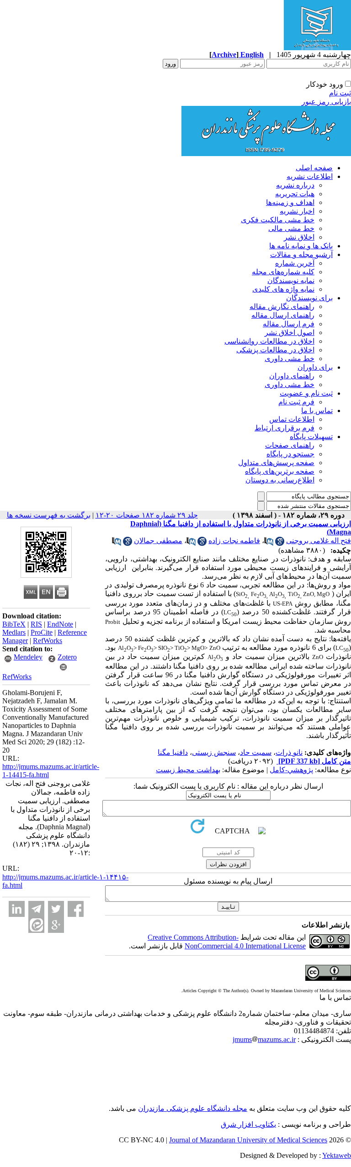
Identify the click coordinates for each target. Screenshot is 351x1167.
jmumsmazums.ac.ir (264, 1039)
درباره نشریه (295, 185)
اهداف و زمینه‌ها (290, 202)
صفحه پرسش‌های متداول (276, 462)
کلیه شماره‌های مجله (283, 272)
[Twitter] (56, 909)
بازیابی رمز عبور (326, 101)
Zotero (67, 657)
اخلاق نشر (299, 237)
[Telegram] (36, 909)
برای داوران (315, 367)
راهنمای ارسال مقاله (282, 315)
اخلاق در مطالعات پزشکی (275, 350)
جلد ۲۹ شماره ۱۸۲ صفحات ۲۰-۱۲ (147, 515)
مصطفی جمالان (158, 540)
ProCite (42, 632)
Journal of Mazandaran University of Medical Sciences (248, 1140)
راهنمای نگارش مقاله (282, 306)
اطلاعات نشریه (310, 176)
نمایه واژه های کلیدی (283, 289)
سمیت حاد (255, 752)
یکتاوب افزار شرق (248, 1124)
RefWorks (47, 640)
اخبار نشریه (297, 211)
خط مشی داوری (289, 358)
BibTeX (14, 624)
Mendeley (28, 657)
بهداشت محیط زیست (188, 770)
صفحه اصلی (314, 168)
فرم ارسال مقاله (288, 324)
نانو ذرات (289, 752)
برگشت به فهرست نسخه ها (48, 515)
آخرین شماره (294, 263)
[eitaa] (36, 925)
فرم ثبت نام (296, 402)
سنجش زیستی (214, 752)
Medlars (14, 632)
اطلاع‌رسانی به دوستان (279, 480)
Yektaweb (336, 1155)
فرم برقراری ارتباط (284, 428)
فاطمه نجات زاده (234, 540)
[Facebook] (76, 909)
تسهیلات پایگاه (311, 436)
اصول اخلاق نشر (289, 332)
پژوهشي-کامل (291, 770)
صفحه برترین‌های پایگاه (279, 471)
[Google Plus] (56, 925)
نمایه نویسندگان (290, 280)
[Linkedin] (17, 909)
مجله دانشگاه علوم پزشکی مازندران (192, 1108)
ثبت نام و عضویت (306, 393)
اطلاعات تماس (291, 419)
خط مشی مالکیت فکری (277, 220)
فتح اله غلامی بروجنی (318, 540)
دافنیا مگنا (173, 752)
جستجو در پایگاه (290, 454)
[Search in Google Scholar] (279, 543)
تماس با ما (317, 410)
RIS (36, 624)
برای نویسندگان (309, 298)
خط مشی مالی (291, 228)
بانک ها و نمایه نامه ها (301, 246)
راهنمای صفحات (289, 445)
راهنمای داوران (291, 376)
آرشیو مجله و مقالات (301, 254)
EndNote (60, 624)
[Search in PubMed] (268, 543)
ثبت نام (340, 93)
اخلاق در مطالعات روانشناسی (269, 341)
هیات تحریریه (294, 194)
